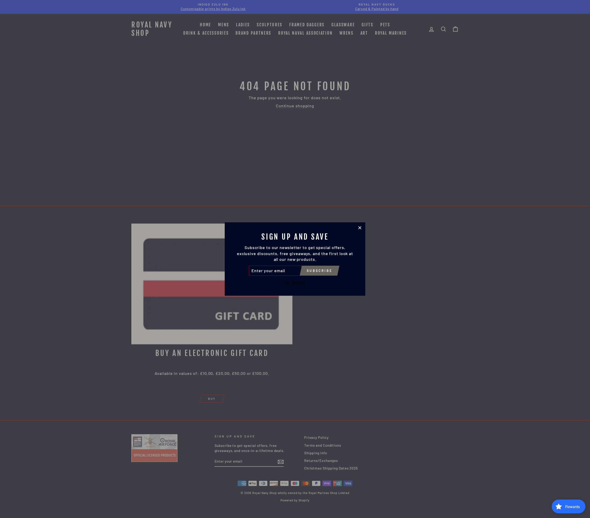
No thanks (295, 282)
